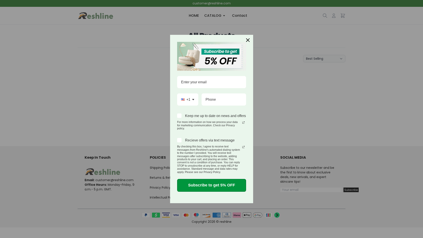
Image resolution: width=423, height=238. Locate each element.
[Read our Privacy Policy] (243, 122)
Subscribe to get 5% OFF (211, 185)
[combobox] (187, 99)
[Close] (248, 40)
